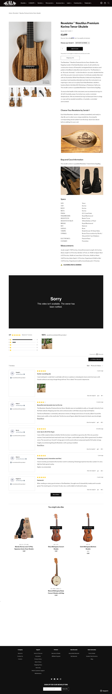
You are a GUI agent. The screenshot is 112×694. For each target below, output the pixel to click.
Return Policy (38, 662)
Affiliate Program (56, 656)
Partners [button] (56, 649)
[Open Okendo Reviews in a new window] (96, 354)
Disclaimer (38, 656)
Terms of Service (38, 653)
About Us (20, 653)
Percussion (49, 3)
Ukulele (23, 3)
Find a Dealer (91, 653)
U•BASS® (31, 3)
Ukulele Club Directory (92, 656)
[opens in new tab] (51, 679)
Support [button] (38, 649)
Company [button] (20, 649)
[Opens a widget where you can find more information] (104, 691)
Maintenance (38, 673)
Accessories (60, 3)
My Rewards (74, 656)
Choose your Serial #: (67, 43)
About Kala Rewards (74, 653)
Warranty (38, 667)
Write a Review (97, 360)
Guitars (40, 3)
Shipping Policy (38, 664)
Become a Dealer (56, 653)
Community (77, 3)
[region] (47, 344)
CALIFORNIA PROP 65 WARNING (72, 264)
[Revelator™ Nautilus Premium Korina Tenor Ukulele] (30, 23)
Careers (20, 659)
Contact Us (20, 656)
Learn (69, 3)
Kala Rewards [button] (73, 649)
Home (10, 13)
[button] (108, 2)
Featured (87, 3)
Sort (88, 366)
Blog (92, 659)
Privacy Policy (38, 659)
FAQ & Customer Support (38, 670)
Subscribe (65, 689)
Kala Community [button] (92, 649)
